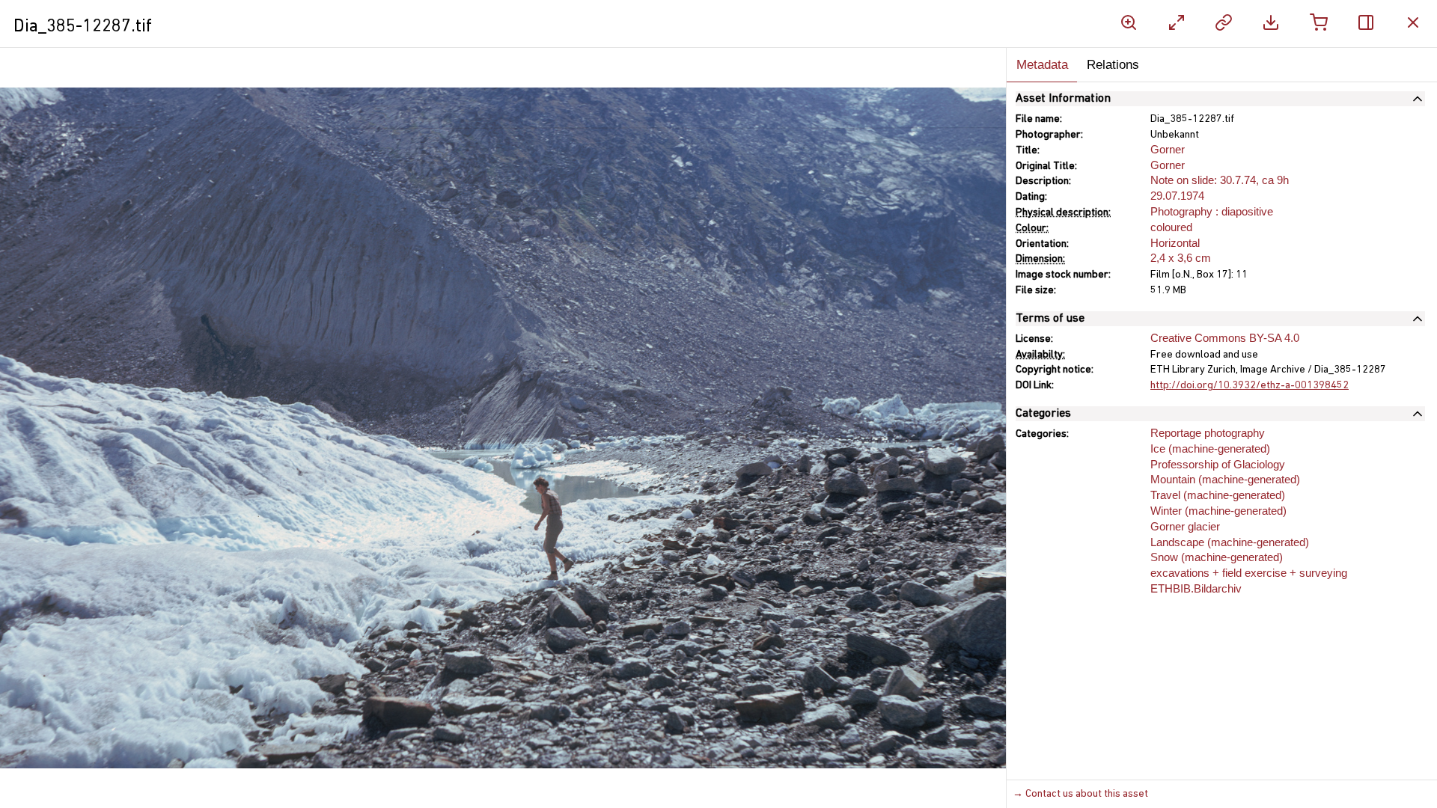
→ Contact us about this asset (1080, 794)
